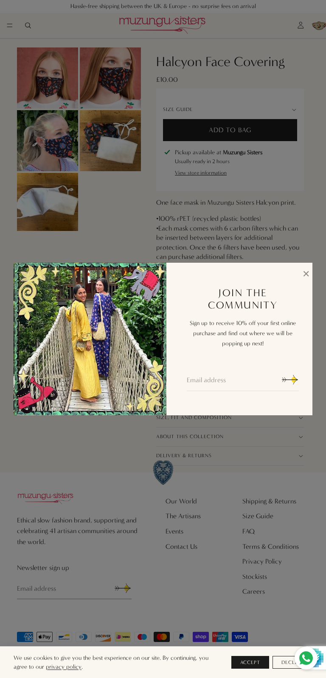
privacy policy (64, 666)
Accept (250, 662)
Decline (292, 662)
